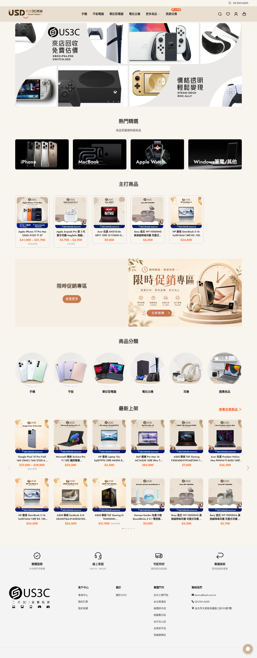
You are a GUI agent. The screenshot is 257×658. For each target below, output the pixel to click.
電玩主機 (134, 14)
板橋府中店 (160, 608)
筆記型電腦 (116, 14)
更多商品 (152, 14)
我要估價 (173, 12)
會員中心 (83, 595)
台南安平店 (160, 628)
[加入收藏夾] (43, 223)
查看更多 (72, 299)
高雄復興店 (160, 635)
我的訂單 (83, 601)
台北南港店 (160, 601)
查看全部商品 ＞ (230, 409)
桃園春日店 (160, 615)
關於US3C (121, 595)
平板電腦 (98, 14)
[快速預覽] (32, 223)
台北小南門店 (161, 595)
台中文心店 (160, 621)
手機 (84, 14)
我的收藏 (83, 608)
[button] (244, 14)
